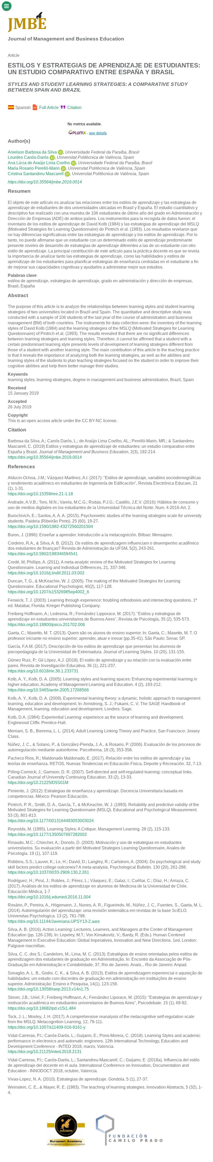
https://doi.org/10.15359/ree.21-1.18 (40, 494)
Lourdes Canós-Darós (28, 157)
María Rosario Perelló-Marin (34, 168)
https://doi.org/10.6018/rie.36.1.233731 (43, 671)
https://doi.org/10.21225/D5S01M (38, 782)
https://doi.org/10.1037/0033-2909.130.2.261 (48, 872)
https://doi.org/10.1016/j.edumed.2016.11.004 (49, 897)
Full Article (49, 107)
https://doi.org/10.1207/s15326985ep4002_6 (48, 592)
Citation (74, 107)
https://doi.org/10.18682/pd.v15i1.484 (42, 1008)
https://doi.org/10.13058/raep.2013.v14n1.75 (48, 989)
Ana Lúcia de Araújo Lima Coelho (39, 163)
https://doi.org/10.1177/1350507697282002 (47, 834)
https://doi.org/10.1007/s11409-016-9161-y (46, 1027)
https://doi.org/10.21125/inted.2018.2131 (45, 1051)
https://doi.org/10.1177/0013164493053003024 (51, 821)
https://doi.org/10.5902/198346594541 (43, 554)
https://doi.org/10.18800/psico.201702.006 (46, 624)
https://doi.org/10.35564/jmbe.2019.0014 (45, 182)
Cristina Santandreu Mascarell (36, 173)
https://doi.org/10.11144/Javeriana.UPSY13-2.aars (54, 921)
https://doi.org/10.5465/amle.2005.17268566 (48, 690)
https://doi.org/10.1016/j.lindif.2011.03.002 (46, 573)
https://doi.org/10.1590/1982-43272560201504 (50, 526)
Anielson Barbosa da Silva (32, 152)
